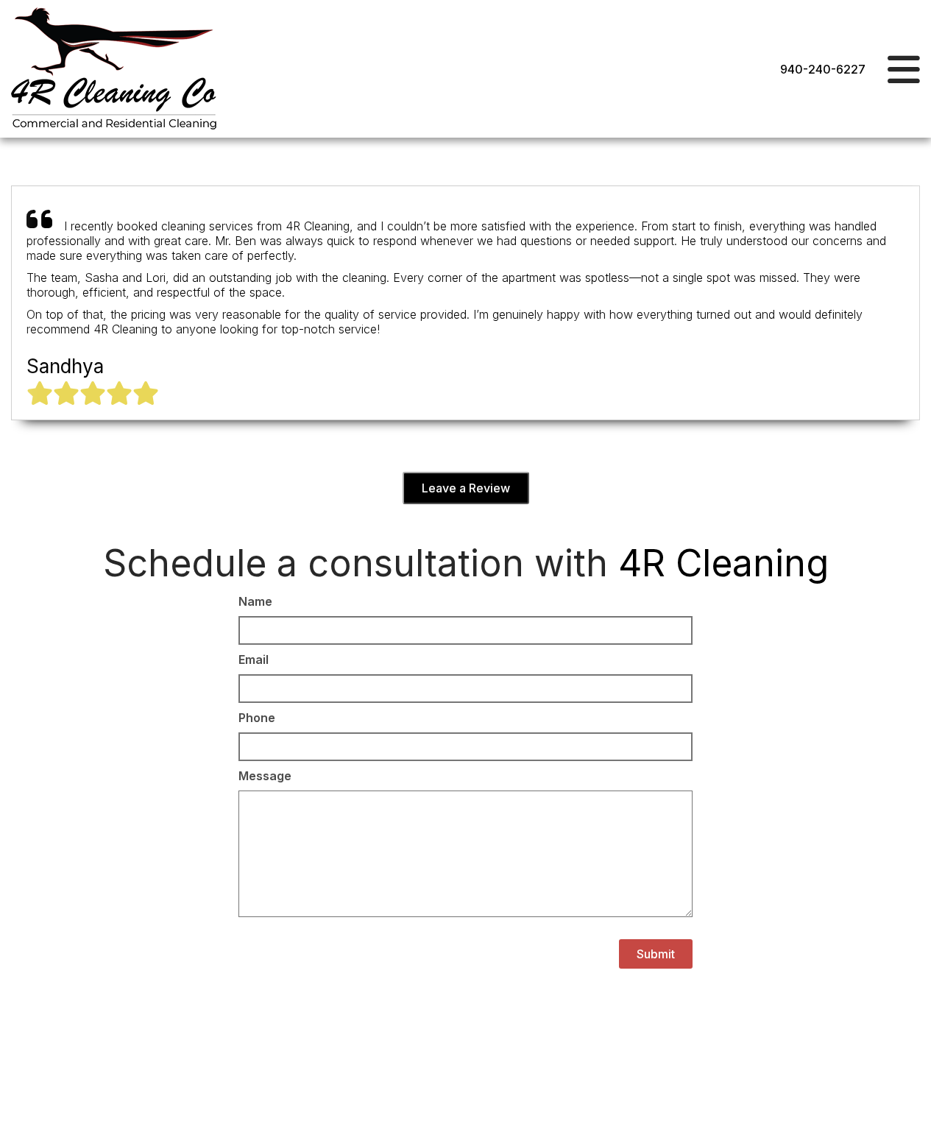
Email (253, 659)
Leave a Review (466, 488)
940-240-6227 (822, 69)
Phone (256, 717)
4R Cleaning (723, 563)
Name (255, 601)
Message (264, 775)
